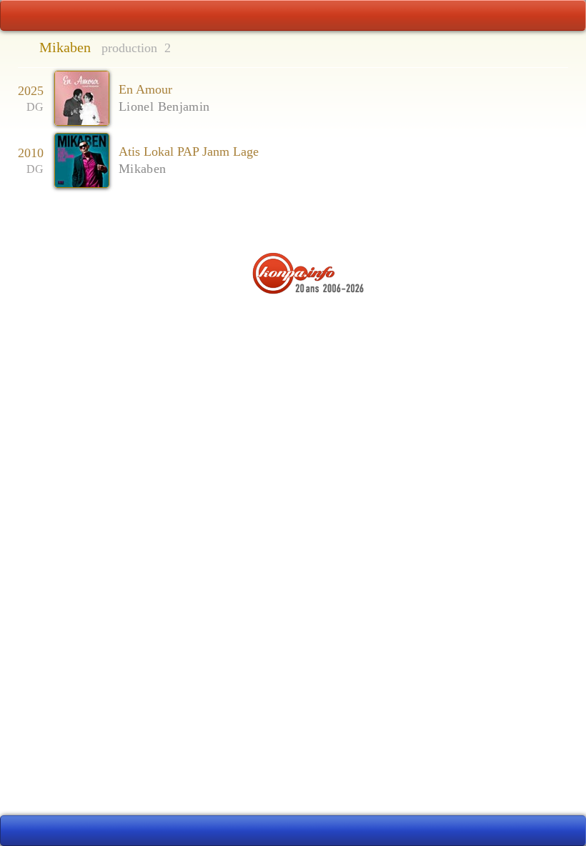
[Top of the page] (293, 222)
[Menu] (293, 15)
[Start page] (44, 15)
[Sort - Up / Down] (534, 49)
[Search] (541, 15)
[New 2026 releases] (541, 831)
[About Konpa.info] (293, 319)
